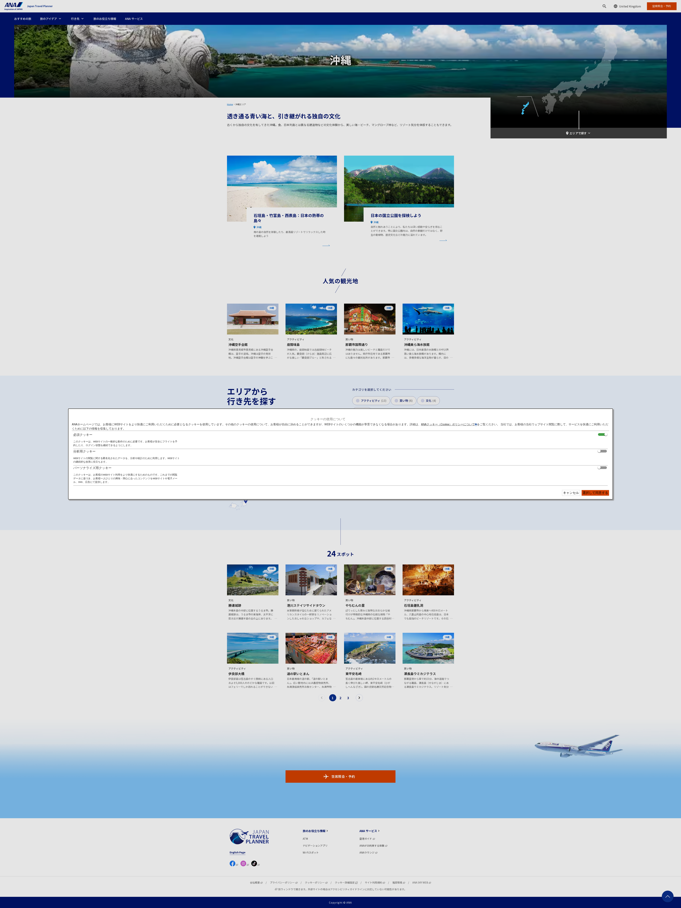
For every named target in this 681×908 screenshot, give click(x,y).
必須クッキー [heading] (82, 435)
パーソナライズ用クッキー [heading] (92, 468)
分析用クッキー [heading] (84, 451)
